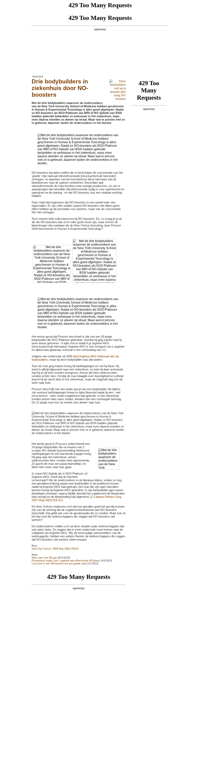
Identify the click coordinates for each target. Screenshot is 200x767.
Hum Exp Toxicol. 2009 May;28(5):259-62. (55, 548)
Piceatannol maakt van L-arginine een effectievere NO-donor (66, 560)
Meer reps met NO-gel (44, 557)
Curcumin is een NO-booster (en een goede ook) (59, 563)
